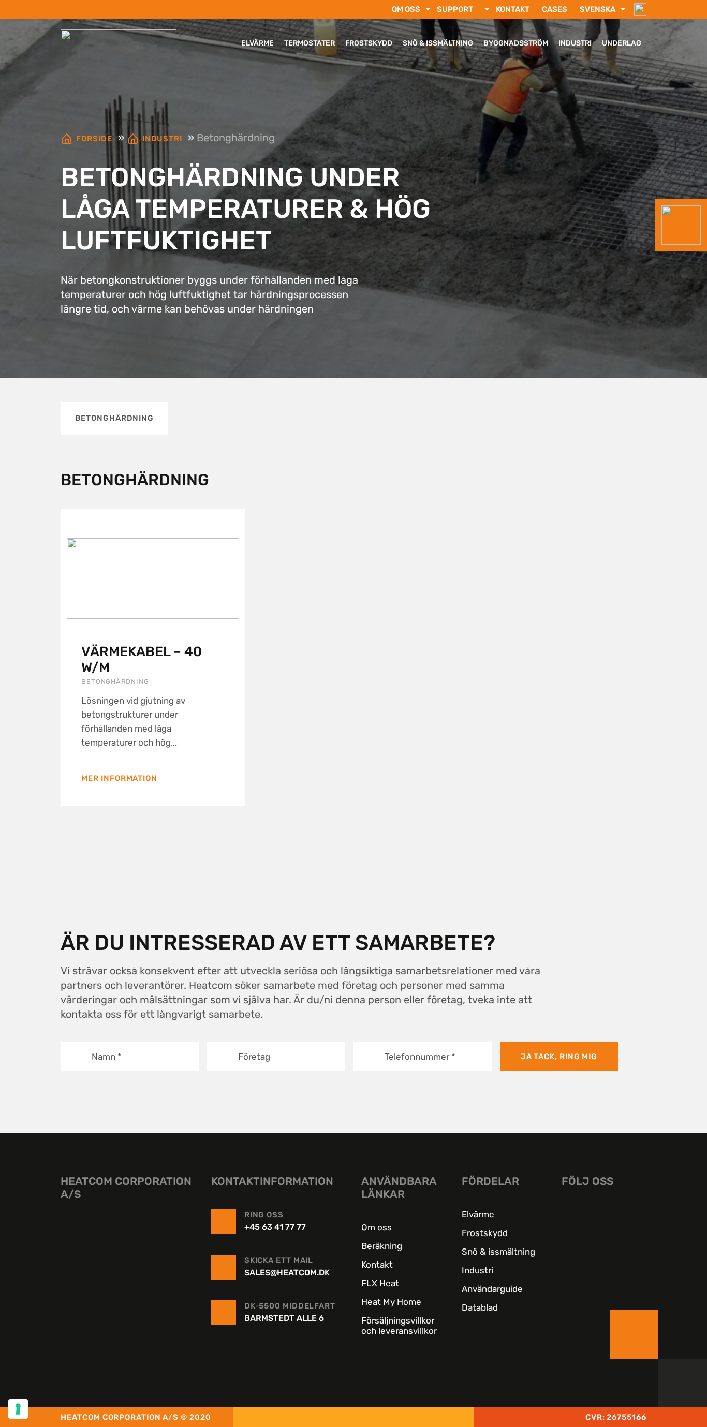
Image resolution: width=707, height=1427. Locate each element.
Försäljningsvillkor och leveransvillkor (399, 1325)
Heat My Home (391, 1302)
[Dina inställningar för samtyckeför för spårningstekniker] (18, 1409)
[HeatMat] (128, 1291)
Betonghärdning (114, 418)
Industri (575, 43)
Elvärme (257, 43)
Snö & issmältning (438, 43)
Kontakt (512, 9)
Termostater (309, 43)
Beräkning (381, 1246)
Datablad (480, 1307)
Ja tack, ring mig (559, 1056)
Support (455, 9)
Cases (554, 9)
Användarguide (492, 1289)
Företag (254, 1056)
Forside (94, 138)
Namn (107, 1056)
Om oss (406, 9)
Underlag (621, 43)
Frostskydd (368, 43)
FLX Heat (380, 1283)
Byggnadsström (515, 43)
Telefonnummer (420, 1056)
